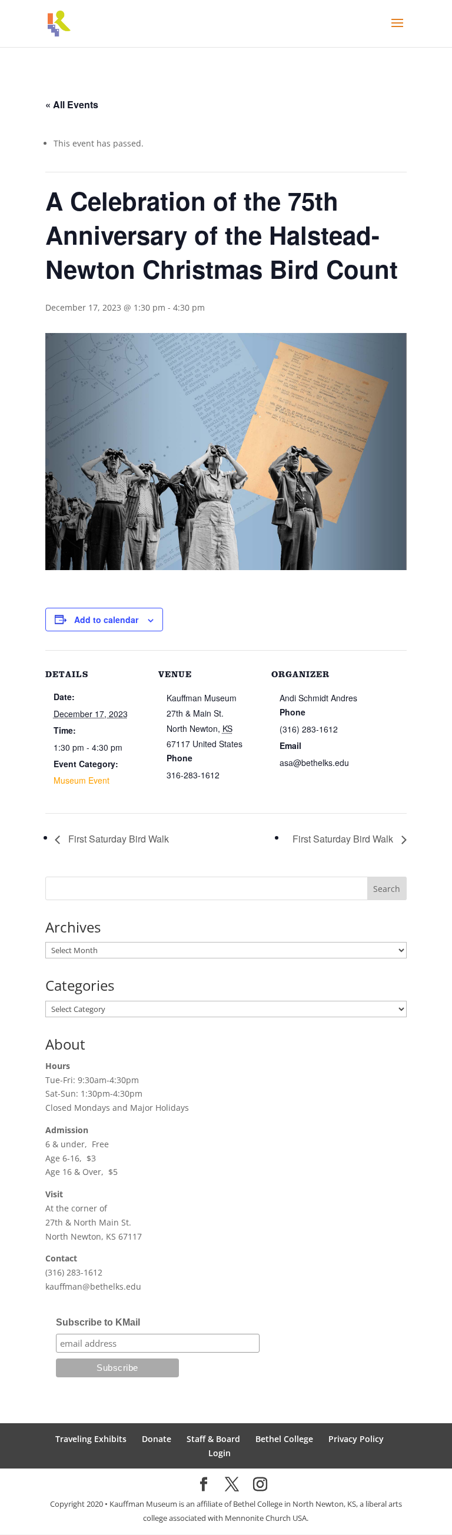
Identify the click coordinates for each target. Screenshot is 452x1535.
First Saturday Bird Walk (117, 838)
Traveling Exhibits (91, 1438)
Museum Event (81, 780)
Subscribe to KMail (98, 1322)
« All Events (71, 104)
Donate (156, 1438)
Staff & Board (213, 1438)
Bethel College (284, 1438)
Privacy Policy (356, 1438)
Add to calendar (106, 619)
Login (219, 1453)
